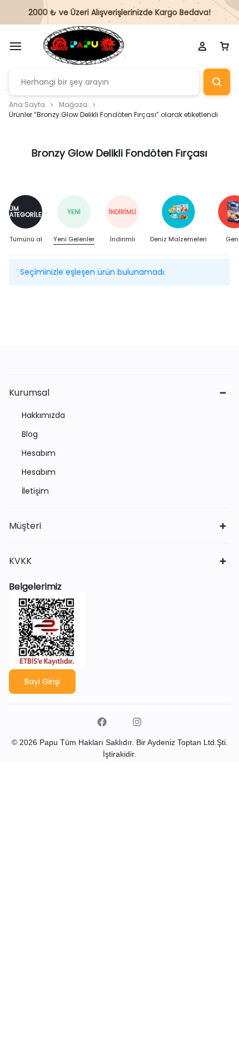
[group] (31, 220)
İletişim (35, 491)
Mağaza (73, 104)
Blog (30, 434)
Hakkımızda (43, 415)
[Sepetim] (224, 47)
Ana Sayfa (27, 104)
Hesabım (39, 453)
